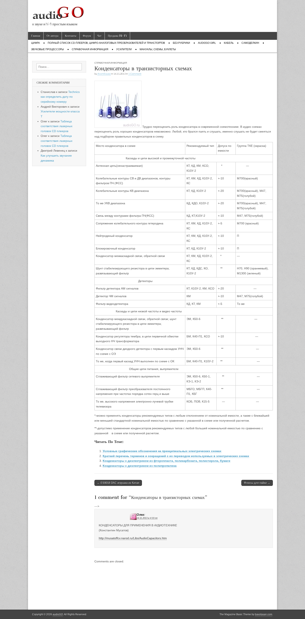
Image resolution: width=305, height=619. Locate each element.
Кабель (229, 42)
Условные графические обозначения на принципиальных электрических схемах (162, 451)
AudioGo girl (207, 42)
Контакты (70, 36)
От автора (53, 36)
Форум (87, 36)
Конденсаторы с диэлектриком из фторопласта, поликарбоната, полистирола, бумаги (166, 460)
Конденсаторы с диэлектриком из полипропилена (140, 465)
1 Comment (134, 73)
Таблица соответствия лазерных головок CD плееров (56, 126)
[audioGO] (58, 11)
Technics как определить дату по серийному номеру (60, 96)
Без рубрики (181, 42)
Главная (35, 36)
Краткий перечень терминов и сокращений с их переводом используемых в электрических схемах (176, 456)
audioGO (58, 614)
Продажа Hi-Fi (117, 36)
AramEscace (104, 73)
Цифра (35, 42)
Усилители (124, 49)
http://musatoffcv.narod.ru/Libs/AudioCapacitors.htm (133, 538)
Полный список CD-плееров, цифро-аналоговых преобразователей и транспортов (106, 42)
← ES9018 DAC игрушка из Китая (118, 482)
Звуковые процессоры (47, 49)
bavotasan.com (263, 614)
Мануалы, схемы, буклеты (158, 49)
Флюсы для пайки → (257, 482)
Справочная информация (90, 49)
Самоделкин (250, 42)
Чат (99, 36)
